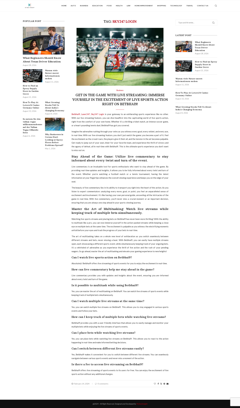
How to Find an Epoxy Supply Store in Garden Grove (206, 64)
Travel (189, 6)
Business (84, 6)
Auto (73, 6)
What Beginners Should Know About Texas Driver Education (205, 46)
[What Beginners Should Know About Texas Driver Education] (183, 46)
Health (119, 6)
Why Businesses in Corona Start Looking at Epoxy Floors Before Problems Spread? (54, 139)
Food (109, 6)
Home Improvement (144, 6)
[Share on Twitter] (161, 383)
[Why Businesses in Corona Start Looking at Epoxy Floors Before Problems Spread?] (55, 124)
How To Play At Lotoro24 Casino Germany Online (191, 94)
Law (128, 6)
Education (97, 6)
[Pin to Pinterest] (164, 383)
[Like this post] (155, 383)
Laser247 (85, 114)
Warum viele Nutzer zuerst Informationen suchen (188, 80)
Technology (176, 6)
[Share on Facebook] (158, 383)
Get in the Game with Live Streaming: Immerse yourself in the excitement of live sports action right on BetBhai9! (120, 99)
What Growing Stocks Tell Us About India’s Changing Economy (193, 108)
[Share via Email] (167, 383)
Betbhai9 (76, 114)
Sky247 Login (97, 114)
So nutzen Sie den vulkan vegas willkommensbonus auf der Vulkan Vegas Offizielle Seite (32, 126)
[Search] (215, 5)
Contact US (202, 6)
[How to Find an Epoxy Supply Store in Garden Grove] (183, 66)
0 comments (103, 383)
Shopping (161, 6)
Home (64, 6)
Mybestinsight (142, 404)
